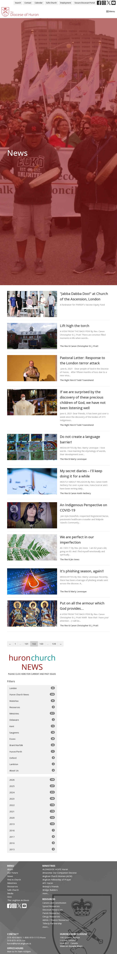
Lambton (31, 764)
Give (9, 896)
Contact (28, 2)
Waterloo (31, 700)
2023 (31, 798)
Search (18, 2)
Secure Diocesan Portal (85, 2)
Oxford (31, 757)
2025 (31, 786)
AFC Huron (48, 883)
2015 (31, 849)
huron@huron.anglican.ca (19, 943)
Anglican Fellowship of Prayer (57, 879)
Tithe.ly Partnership (52, 923)
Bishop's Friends (51, 886)
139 (54, 643)
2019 (31, 823)
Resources (31, 707)
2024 (31, 792)
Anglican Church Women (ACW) (57, 876)
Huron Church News (31, 694)
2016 (31, 842)
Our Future (12, 872)
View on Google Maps (71, 946)
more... (46, 893)
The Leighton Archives (18, 900)
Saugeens (31, 732)
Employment (65, 2)
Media (10, 893)
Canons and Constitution (54, 902)
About (10, 869)
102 (34, 643)
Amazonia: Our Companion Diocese (60, 872)
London (31, 688)
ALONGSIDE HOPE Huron (55, 869)
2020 (31, 817)
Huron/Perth (31, 751)
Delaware (31, 719)
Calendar (39, 2)
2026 (31, 779)
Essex (31, 738)
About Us (31, 770)
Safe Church (51, 2)
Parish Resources (51, 913)
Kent (31, 726)
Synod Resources (51, 906)
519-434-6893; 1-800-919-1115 (23, 937)
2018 (31, 830)
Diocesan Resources (53, 909)
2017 (31, 836)
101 (27, 643)
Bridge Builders (50, 889)
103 (41, 643)
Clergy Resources (51, 916)
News (10, 876)
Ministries (31, 713)
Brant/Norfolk (31, 745)
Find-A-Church (14, 879)
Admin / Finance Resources (56, 919)
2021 (31, 811)
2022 (31, 805)
